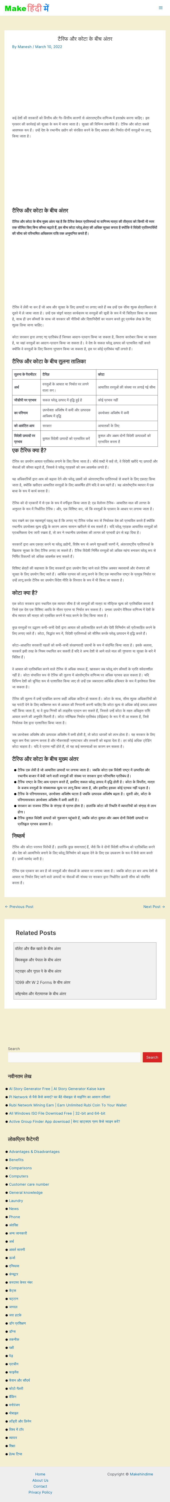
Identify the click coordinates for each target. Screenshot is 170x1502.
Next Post (154, 906)
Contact (40, 1486)
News (14, 1208)
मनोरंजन (14, 1405)
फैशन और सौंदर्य (19, 1380)
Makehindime (141, 1474)
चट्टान (13, 1298)
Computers (18, 1176)
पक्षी (11, 1347)
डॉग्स (12, 1331)
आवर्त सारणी (17, 1249)
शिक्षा (12, 1446)
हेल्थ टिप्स (15, 1454)
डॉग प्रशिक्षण (17, 1323)
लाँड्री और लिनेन (20, 1421)
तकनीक (14, 1339)
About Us (40, 1480)
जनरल (13, 1307)
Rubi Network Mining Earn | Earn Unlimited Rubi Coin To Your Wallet (68, 1105)
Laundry (16, 1200)
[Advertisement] (85, 84)
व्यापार (13, 1437)
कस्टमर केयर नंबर (21, 1282)
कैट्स (12, 1290)
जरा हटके (15, 1315)
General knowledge (26, 1192)
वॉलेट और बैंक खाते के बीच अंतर (38, 948)
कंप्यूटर (13, 1274)
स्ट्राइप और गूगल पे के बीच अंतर (38, 971)
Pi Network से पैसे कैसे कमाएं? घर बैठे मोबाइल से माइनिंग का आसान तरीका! (59, 1097)
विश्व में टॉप (16, 1429)
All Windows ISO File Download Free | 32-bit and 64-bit (57, 1113)
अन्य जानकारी (18, 1233)
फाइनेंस (14, 1372)
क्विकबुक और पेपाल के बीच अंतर (38, 959)
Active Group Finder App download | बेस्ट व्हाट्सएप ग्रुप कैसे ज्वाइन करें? (64, 1121)
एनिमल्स (14, 1266)
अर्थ (11, 1241)
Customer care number (29, 1184)
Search (14, 1048)
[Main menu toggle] (161, 8)
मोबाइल (13, 1413)
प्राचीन (13, 1364)
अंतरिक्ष (13, 1225)
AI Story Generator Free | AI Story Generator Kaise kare (57, 1089)
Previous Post (19, 906)
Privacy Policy (40, 1492)
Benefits (16, 1160)
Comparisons (20, 1168)
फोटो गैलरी (16, 1388)
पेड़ (11, 1356)
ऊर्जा (12, 1258)
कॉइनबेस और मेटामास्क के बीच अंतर (40, 993)
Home (40, 1474)
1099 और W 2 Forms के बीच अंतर (42, 982)
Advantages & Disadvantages (34, 1151)
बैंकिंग (12, 1396)
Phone (14, 1217)
